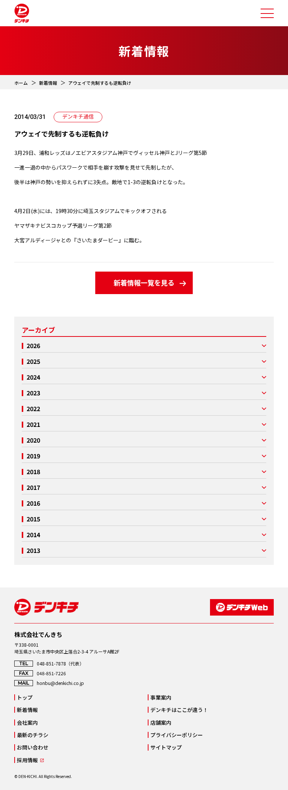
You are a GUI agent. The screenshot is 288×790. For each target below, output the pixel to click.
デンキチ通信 (78, 116)
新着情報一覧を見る (144, 282)
